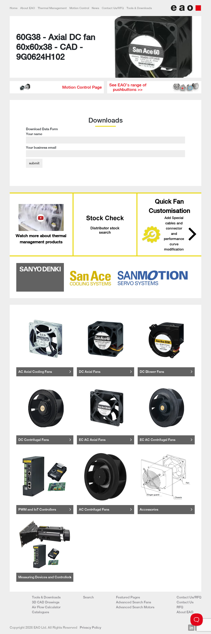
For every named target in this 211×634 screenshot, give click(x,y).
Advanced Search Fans (133, 602)
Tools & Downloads (139, 8)
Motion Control (79, 8)
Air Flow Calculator (46, 607)
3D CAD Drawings (45, 602)
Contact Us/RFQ (113, 8)
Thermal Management (52, 8)
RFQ (180, 607)
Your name (34, 134)
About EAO (27, 8)
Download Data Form (42, 138)
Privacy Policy (90, 627)
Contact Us (185, 602)
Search (88, 597)
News (95, 8)
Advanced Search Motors (135, 607)
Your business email (41, 148)
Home (14, 8)
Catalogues (40, 612)
